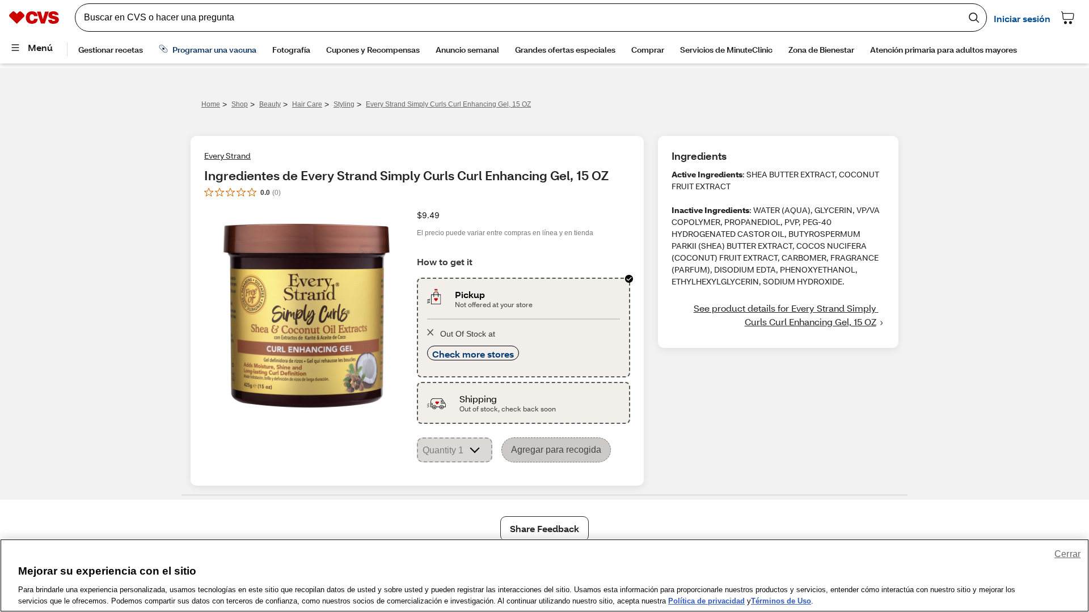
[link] (778, 315)
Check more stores (473, 354)
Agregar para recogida (556, 449)
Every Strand (227, 155)
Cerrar (1067, 554)
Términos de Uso (781, 600)
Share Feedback (544, 528)
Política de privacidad (706, 600)
